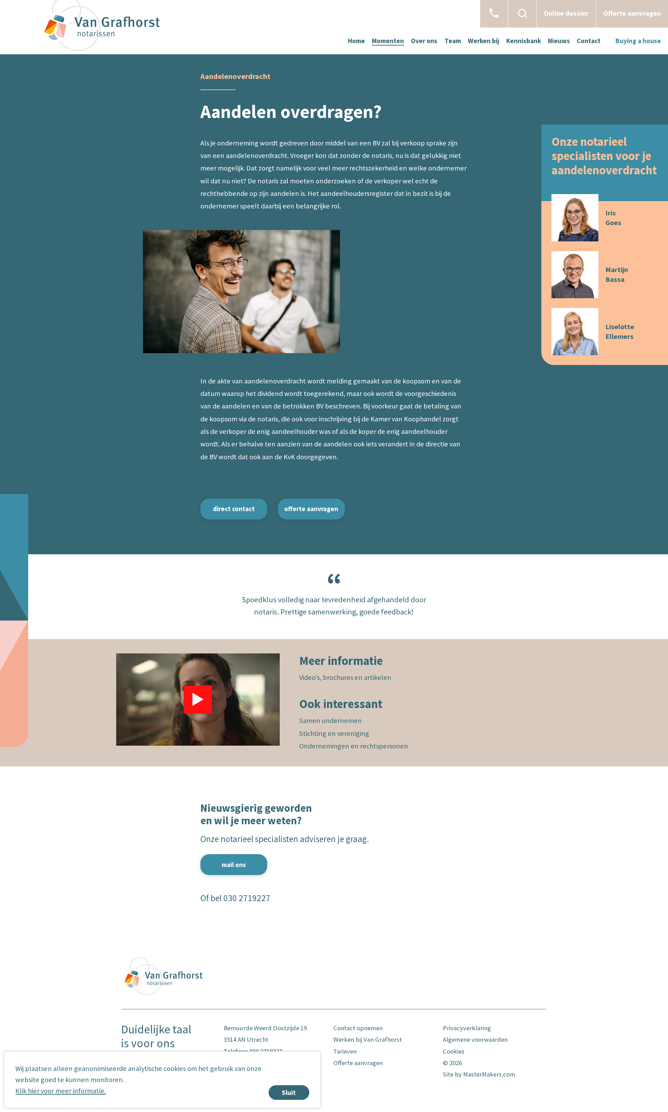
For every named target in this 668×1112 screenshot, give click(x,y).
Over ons (424, 41)
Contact (589, 41)
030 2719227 (246, 898)
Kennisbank (523, 41)
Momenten (388, 41)
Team (453, 41)
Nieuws (559, 41)
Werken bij (483, 41)
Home (356, 41)
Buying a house (638, 41)
